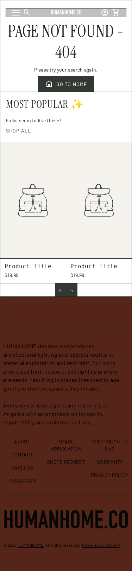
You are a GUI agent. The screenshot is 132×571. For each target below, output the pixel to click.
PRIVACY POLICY (109, 475)
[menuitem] (22, 444)
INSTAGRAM (22, 481)
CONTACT (22, 455)
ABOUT (22, 441)
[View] (33, 200)
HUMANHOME (31, 544)
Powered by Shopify (101, 544)
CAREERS (22, 468)
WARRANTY (109, 462)
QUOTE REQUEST (66, 462)
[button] (60, 290)
